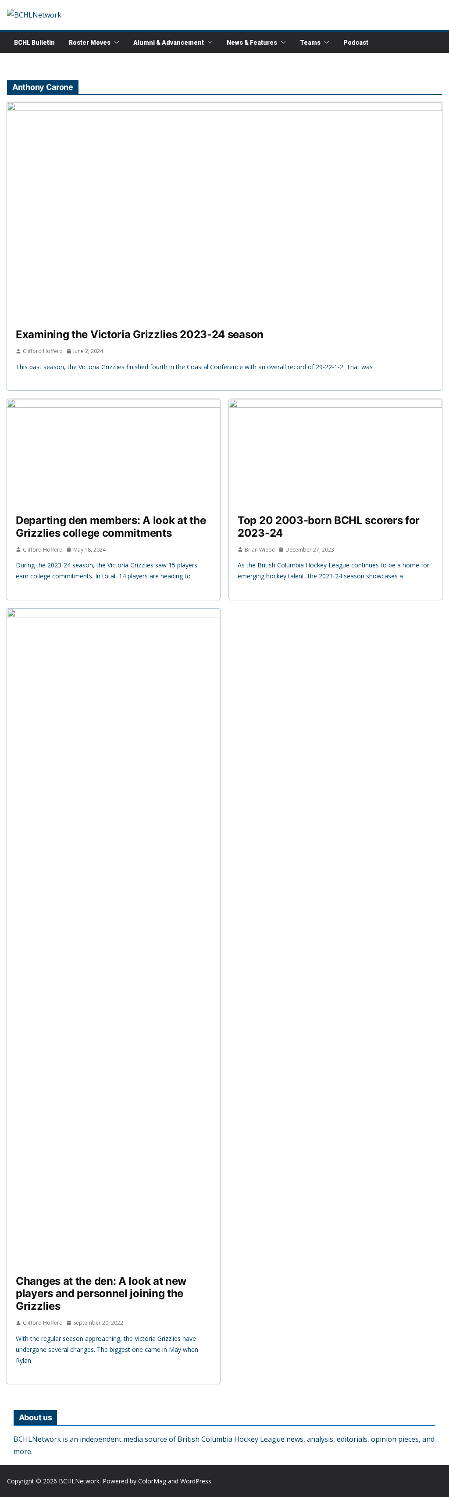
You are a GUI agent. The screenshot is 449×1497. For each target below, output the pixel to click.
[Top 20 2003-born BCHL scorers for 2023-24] (335, 452)
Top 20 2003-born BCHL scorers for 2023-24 (329, 526)
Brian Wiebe (260, 549)
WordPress (195, 1481)
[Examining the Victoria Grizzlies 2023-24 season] (224, 211)
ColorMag (152, 1481)
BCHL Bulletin (34, 42)
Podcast (355, 42)
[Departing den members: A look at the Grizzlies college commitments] (113, 452)
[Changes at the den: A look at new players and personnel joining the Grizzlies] (113, 937)
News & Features (252, 42)
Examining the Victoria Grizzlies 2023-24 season (140, 334)
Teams (310, 42)
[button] (114, 42)
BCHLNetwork (79, 1481)
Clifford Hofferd (43, 351)
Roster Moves (89, 42)
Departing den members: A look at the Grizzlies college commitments (111, 526)
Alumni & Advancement (168, 42)
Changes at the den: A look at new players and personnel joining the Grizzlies (101, 1294)
